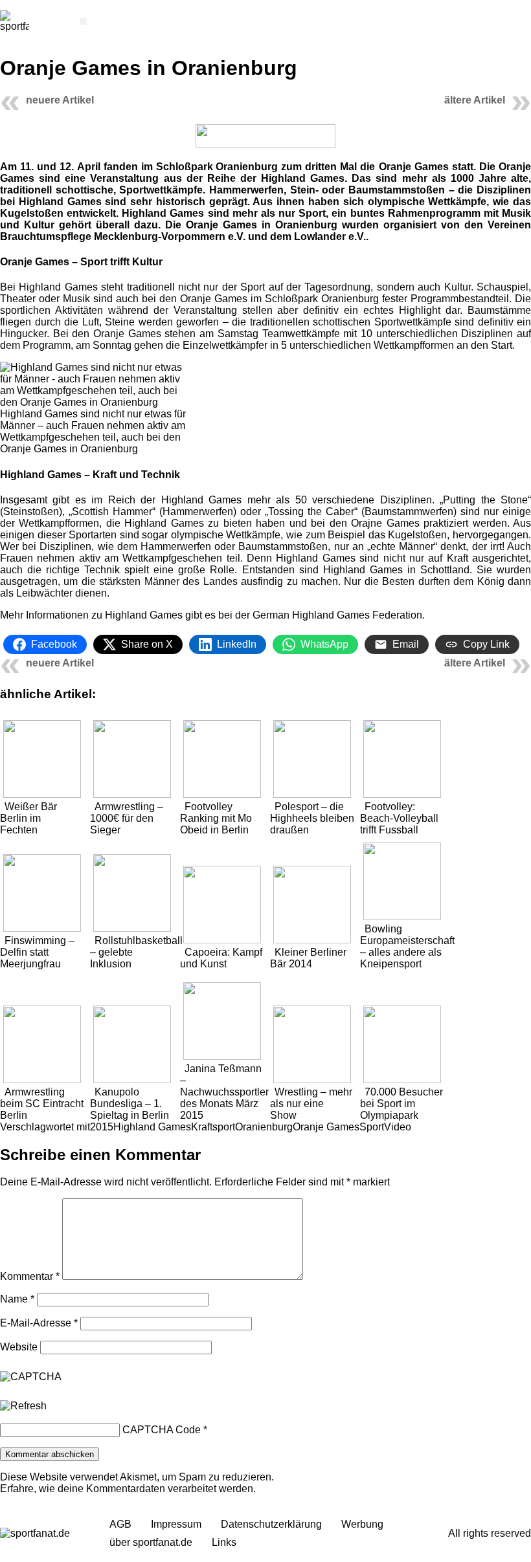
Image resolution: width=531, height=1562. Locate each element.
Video (397, 1126)
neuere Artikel (60, 99)
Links (224, 1542)
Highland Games (152, 1126)
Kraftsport (213, 1126)
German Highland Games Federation (337, 615)
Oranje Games (326, 1126)
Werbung (362, 1524)
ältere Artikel (474, 99)
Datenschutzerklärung (271, 1524)
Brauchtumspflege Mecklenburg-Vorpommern (112, 236)
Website (19, 1346)
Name (17, 1298)
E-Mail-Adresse (39, 1322)
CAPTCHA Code (161, 1429)
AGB (120, 1524)
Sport (371, 1126)
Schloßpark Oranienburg (217, 166)
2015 (101, 1126)
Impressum (176, 1524)
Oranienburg (264, 1126)
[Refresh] (23, 1406)
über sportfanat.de (150, 1542)
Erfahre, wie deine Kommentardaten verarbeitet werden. (128, 1488)
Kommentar (30, 1276)
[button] (83, 21)
